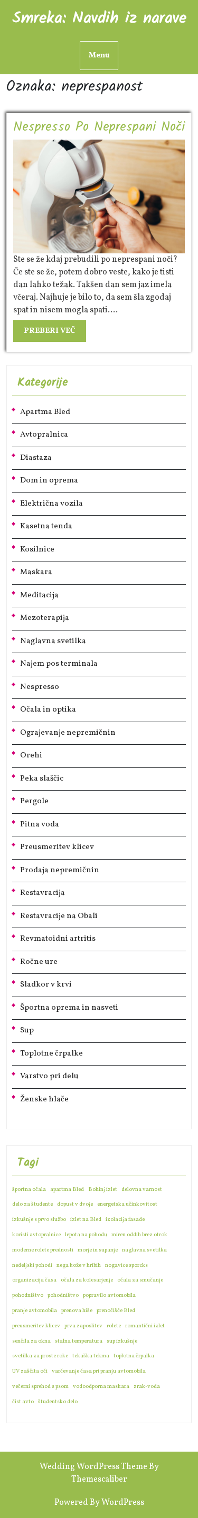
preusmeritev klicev (36, 1326)
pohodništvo (27, 1295)
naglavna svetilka (144, 1250)
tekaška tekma (90, 1356)
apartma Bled (67, 1190)
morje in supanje (98, 1250)
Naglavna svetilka (53, 641)
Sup (27, 1030)
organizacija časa (34, 1280)
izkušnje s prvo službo (39, 1220)
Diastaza (36, 458)
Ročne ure (39, 962)
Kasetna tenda (46, 526)
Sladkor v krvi (46, 984)
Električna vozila (51, 503)
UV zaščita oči (30, 1371)
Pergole (34, 801)
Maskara (36, 572)
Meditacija (39, 595)
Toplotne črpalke (51, 1053)
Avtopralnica (44, 434)
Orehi (31, 755)
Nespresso (39, 687)
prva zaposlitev (83, 1326)
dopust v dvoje (75, 1204)
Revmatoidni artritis (58, 938)
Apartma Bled (45, 412)
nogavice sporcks (126, 1265)
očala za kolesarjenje (87, 1280)
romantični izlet (145, 1326)
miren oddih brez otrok (139, 1235)
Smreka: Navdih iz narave (99, 18)
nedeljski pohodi (32, 1265)
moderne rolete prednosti (42, 1250)
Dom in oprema (49, 480)
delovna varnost (141, 1190)
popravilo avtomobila (109, 1295)
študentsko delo (58, 1402)
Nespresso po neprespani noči (99, 127)
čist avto (23, 1402)
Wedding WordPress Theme (93, 1467)
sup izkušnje (122, 1341)
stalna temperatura (78, 1341)
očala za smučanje (140, 1280)
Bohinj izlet (102, 1190)
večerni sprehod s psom (40, 1387)
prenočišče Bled (116, 1311)
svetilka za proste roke (40, 1356)
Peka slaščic (41, 778)
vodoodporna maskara (101, 1387)
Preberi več (55, 333)
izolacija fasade (125, 1220)
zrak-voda (147, 1387)
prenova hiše (76, 1311)
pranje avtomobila (34, 1311)
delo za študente (32, 1204)
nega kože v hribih (78, 1265)
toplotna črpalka (134, 1356)
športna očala (29, 1190)
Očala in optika (48, 709)
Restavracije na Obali (59, 916)
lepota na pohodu (86, 1235)
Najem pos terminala (59, 663)
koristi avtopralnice (36, 1235)
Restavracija (42, 893)
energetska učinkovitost (127, 1204)
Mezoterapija (44, 618)
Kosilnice (37, 549)
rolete (114, 1326)
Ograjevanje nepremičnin (68, 732)
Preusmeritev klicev (57, 847)
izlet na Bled (85, 1220)
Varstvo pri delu (49, 1076)
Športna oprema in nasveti (69, 1007)
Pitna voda (39, 824)
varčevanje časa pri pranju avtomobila (99, 1371)
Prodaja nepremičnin (59, 870)
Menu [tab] (99, 56)
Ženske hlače (44, 1099)
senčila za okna (31, 1341)
